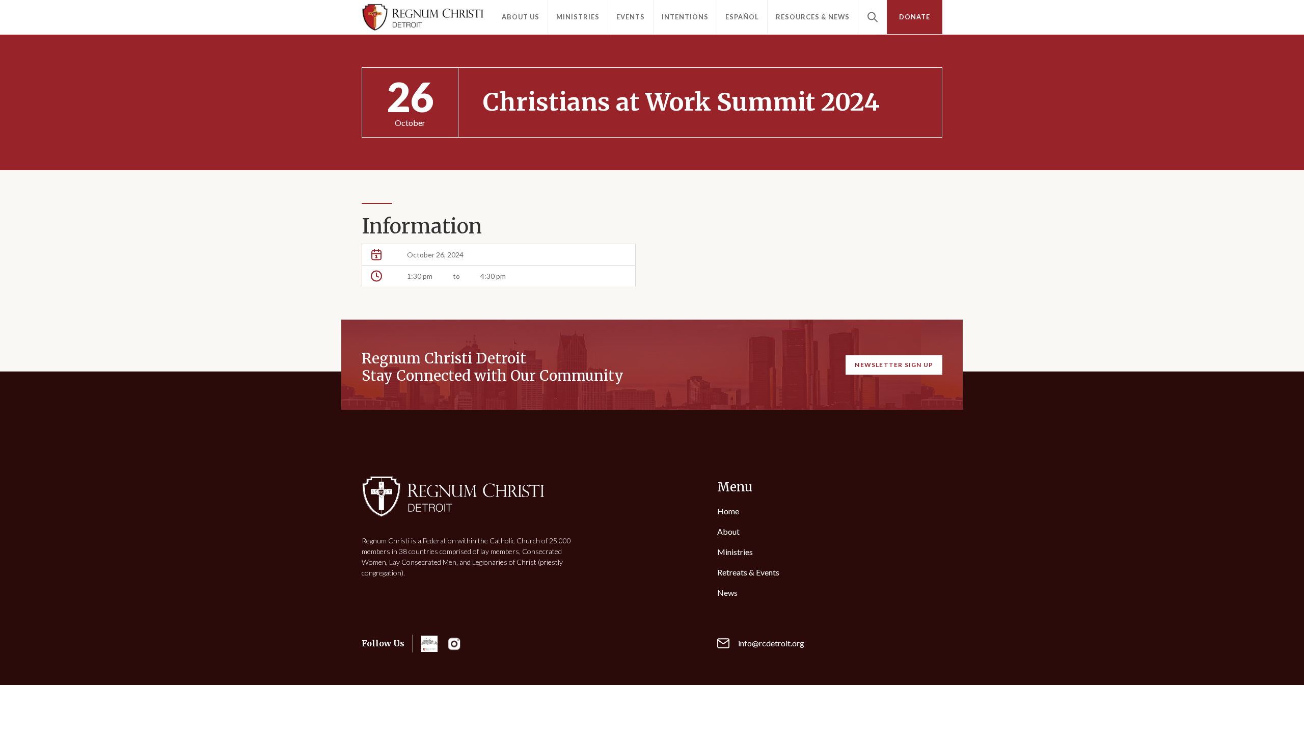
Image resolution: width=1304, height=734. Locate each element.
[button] (521, 17)
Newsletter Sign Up (894, 365)
